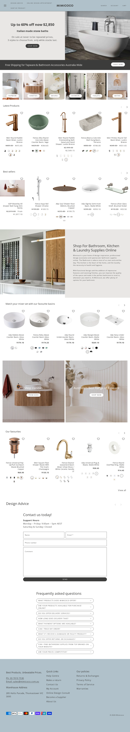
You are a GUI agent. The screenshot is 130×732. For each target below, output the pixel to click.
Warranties (82, 688)
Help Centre (52, 675)
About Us (51, 701)
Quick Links (52, 671)
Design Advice (17, 3)
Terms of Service (85, 684)
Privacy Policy (84, 680)
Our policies (83, 671)
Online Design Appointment (39, 3)
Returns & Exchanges (88, 675)
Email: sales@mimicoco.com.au (22, 681)
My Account (52, 688)
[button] (5, 6)
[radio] (5, 150)
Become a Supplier (56, 697)
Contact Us (52, 684)
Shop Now (32, 46)
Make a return (53, 680)
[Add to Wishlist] (22, 113)
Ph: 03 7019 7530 (15, 678)
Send (65, 579)
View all (122, 490)
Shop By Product (18, 8)
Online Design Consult (58, 693)
